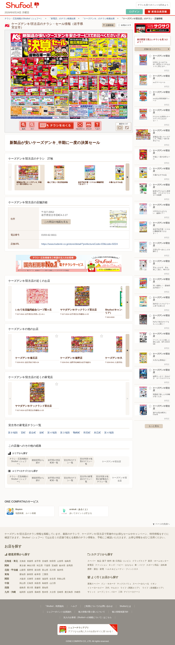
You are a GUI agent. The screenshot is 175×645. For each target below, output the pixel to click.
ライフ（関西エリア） (130, 588)
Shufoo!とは (125, 606)
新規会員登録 (157, 11)
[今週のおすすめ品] (122, 172)
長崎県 (38, 592)
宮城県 (45, 561)
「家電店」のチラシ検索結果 (62, 18)
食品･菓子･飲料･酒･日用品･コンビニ (114, 561)
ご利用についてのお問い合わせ (98, 606)
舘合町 (32, 432)
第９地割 (13, 432)
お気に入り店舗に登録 (124, 25)
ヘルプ (74, 606)
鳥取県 (38, 583)
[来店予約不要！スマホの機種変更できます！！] (91, 172)
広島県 (30, 583)
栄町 (41, 432)
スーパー (92, 561)
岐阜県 (38, 574)
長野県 (30, 570)
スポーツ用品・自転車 (156, 565)
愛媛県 (38, 587)
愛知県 (22, 574)
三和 (120, 592)
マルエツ (115, 588)
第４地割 (52, 432)
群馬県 (70, 565)
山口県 (53, 583)
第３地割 (65, 432)
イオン (153, 584)
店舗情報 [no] (108, 25)
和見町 (87, 432)
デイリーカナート (132, 592)
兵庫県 (30, 579)
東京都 (22, 565)
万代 (107, 588)
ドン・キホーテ (108, 584)
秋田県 (53, 561)
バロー (114, 592)
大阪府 (22, 579)
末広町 (97, 432)
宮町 (23, 432)
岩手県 (38, 561)
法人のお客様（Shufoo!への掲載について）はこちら (87, 617)
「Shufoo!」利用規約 (54, 606)
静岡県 (30, 574)
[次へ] (127, 177)
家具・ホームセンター (158, 561)
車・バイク (140, 565)
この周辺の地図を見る (56, 221)
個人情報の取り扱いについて (91, 612)
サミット (92, 592)
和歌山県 (61, 579)
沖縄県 (77, 592)
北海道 (22, 561)
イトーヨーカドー (96, 588)
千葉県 (47, 565)
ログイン (134, 11)
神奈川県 (31, 565)
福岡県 (22, 592)
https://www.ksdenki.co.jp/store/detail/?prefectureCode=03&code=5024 (79, 244)
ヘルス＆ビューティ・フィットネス (121, 569)
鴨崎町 (76, 432)
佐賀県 (30, 592)
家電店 (91, 565)
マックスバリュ (124, 584)
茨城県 (55, 565)
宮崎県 (60, 592)
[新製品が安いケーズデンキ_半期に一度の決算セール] (29, 172)
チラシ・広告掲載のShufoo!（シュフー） (24, 18)
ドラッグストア (139, 561)
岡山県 (22, 583)
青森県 (30, 561)
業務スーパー (94, 584)
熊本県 (45, 592)
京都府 (38, 579)
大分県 (53, 592)
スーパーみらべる (141, 584)
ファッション (101, 565)
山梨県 (22, 570)
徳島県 (22, 587)
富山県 (45, 570)
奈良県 (53, 579)
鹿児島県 (69, 592)
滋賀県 (45, 579)
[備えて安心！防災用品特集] (60, 172)
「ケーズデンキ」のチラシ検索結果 (98, 18)
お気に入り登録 (57, 336)
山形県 (60, 561)
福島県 (68, 561)
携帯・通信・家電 (96, 569)
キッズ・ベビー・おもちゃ (121, 565)
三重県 (45, 574)
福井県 (60, 570)
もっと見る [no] (154, 426)
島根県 (45, 583)
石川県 (53, 570)
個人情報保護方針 (120, 612)
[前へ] (10, 177)
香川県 (30, 587)
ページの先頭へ (161, 524)
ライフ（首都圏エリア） (153, 588)
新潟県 (38, 570)
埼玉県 (40, 565)
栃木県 (62, 565)
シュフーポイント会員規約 (59, 612)
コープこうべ (103, 592)
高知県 (45, 587)
